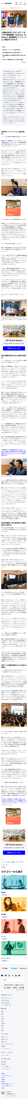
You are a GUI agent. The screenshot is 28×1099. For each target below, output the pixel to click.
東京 (2, 1011)
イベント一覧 (4, 1055)
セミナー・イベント (6, 1052)
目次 (3, 47)
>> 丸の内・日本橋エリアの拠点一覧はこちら (13, 799)
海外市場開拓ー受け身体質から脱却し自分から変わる (13, 56)
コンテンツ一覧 (5, 1059)
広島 (2, 1028)
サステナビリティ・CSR (6, 1075)
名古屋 (3, 1023)
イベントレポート (6, 1069)
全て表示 (23, 62)
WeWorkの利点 (5, 1000)
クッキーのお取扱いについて (7, 1086)
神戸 (2, 1025)
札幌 (2, 1018)
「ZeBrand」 (4, 142)
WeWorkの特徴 (5, 1002)
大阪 (2, 1016)
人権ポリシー (4, 1077)
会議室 (3, 1046)
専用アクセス (4, 1039)
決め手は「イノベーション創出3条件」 (11, 49)
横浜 (2, 1014)
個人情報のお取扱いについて (7, 1083)
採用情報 (3, 1079)
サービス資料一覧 (6, 1005)
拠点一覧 (3, 1008)
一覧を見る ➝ (4, 895)
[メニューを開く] (2, 3)
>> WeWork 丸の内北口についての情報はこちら (13, 800)
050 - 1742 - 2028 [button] (15, 987)
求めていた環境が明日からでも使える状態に (12, 59)
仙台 (2, 1021)
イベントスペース (6, 1049)
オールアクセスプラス (7, 1044)
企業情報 (3, 1073)
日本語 (4, 980)
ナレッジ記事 (4, 1066)
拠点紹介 (3, 1064)
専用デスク (4, 1041)
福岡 (2, 1030)
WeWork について (6, 995)
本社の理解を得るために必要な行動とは (11, 52)
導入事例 (3, 1062)
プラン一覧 (4, 1034)
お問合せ (3, 1088)
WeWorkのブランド (6, 998)
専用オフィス (4, 1037)
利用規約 (3, 1081)
